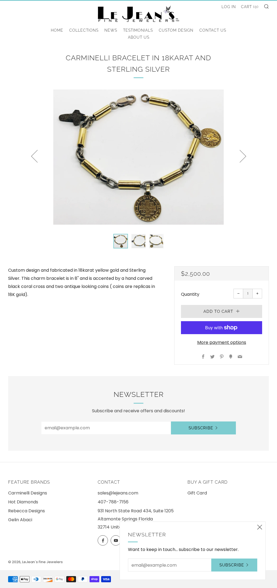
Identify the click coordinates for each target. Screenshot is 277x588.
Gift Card (197, 493)
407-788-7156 (113, 502)
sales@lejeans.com (118, 493)
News (110, 30)
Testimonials (138, 30)
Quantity (190, 294)
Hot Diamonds (23, 502)
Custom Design (176, 30)
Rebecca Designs (26, 511)
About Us (138, 37)
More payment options (221, 342)
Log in (229, 7)
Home (57, 30)
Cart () (250, 7)
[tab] (120, 241)
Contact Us (212, 30)
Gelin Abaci (20, 520)
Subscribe (201, 428)
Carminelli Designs (27, 493)
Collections (83, 30)
